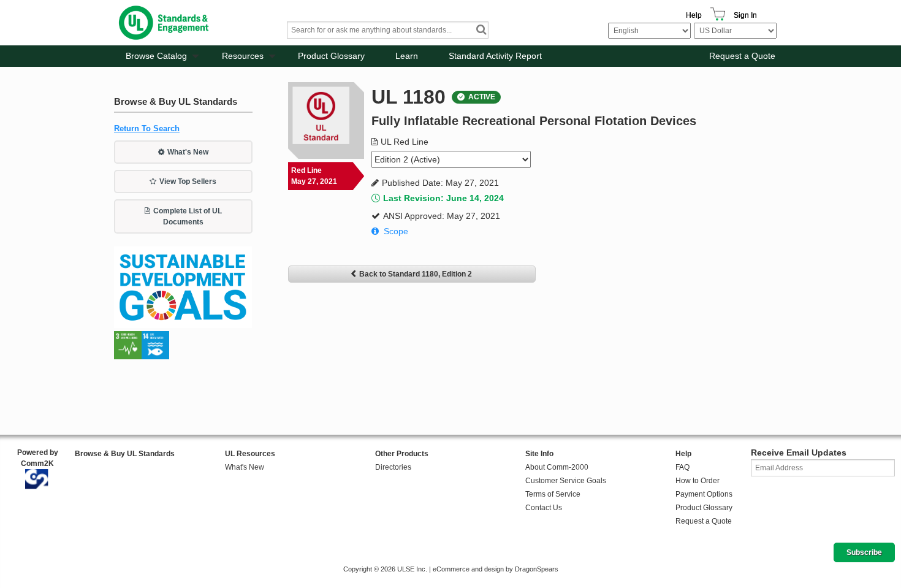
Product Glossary (331, 56)
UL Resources (250, 453)
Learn (406, 56)
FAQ (682, 467)
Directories (393, 467)
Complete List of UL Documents (187, 216)
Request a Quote (742, 56)
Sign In (745, 15)
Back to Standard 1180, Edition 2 (415, 274)
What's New (187, 152)
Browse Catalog (156, 56)
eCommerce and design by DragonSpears (495, 569)
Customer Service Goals (565, 480)
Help (694, 15)
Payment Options (703, 494)
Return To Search (147, 128)
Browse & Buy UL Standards (125, 453)
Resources (243, 56)
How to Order (697, 480)
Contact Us (543, 507)
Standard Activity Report (495, 56)
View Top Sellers (187, 181)
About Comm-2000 (556, 467)
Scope (396, 231)
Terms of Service (552, 494)
